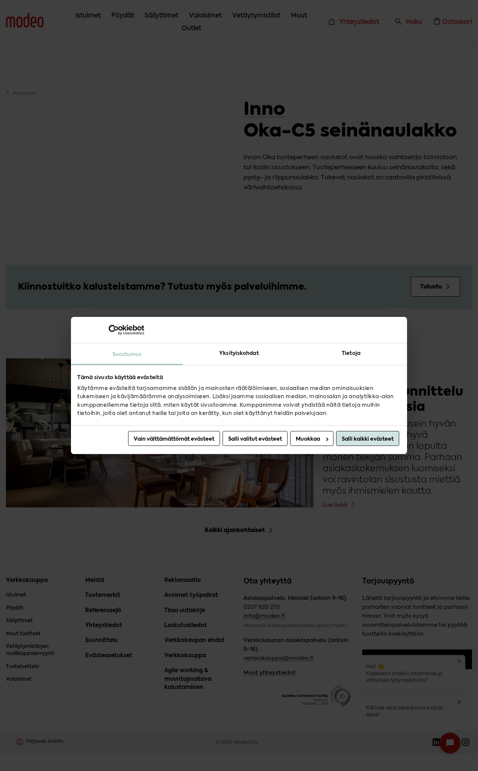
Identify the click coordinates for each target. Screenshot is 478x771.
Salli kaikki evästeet (368, 439)
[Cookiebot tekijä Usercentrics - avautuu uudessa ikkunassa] (111, 330)
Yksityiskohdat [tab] (238, 353)
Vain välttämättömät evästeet (174, 439)
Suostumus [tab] (127, 354)
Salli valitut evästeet (255, 439)
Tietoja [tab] (351, 353)
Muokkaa (308, 439)
